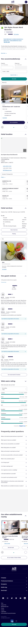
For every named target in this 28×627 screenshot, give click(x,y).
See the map (7, 42)
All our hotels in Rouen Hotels (14, 557)
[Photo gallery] (14, 14)
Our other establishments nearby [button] (11, 515)
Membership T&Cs (4, 606)
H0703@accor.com (7, 170)
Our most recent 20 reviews (14, 374)
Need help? (4, 590)
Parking (14, 233)
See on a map (7, 543)
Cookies (2, 609)
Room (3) (4, 82)
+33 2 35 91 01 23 (7, 166)
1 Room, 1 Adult (5, 71)
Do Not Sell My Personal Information (8, 613)
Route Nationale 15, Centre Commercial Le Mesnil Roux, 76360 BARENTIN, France (13, 39)
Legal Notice (3, 611)
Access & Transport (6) (7, 174)
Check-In (4, 64)
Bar (3, 239)
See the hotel (11, 547)
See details (4, 269)
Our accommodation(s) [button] (10, 59)
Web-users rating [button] (8, 381)
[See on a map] (14, 145)
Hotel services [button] (6, 208)
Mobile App (4, 587)
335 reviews (16, 34)
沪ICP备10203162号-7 (5, 617)
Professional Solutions (7, 581)
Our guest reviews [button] (8, 276)
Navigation (4, 584)
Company (3, 577)
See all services (14, 229)
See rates (14, 624)
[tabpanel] (14, 106)
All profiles (4, 389)
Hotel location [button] (7, 134)
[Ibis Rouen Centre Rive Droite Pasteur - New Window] (10, 527)
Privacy (2, 608)
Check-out (18, 64)
